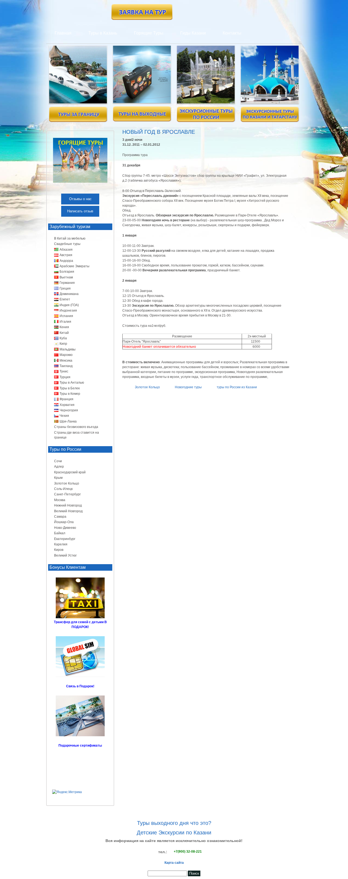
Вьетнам (66, 277)
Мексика (66, 360)
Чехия (64, 416)
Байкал (59, 533)
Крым (58, 478)
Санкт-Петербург (67, 494)
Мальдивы (68, 349)
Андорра (66, 261)
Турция (65, 377)
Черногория (69, 410)
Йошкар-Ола (64, 522)
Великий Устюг (65, 555)
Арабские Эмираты (74, 266)
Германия (67, 283)
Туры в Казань (102, 33)
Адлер (59, 466)
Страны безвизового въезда (76, 427)
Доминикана (69, 294)
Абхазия (66, 249)
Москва (59, 500)
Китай (64, 333)
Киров (58, 550)
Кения (64, 327)
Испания (66, 316)
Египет (65, 299)
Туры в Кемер (70, 394)
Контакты (232, 33)
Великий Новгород (68, 511)
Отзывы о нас (80, 199)
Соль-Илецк (63, 489)
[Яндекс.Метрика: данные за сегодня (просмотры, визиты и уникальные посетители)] (67, 792)
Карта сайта (174, 863)
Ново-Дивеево (65, 528)
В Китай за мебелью (69, 238)
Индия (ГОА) (69, 305)
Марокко (66, 355)
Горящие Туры (148, 33)
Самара (60, 516)
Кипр (63, 344)
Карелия (60, 544)
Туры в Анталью (72, 382)
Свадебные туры (67, 244)
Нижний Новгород (68, 505)
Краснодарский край (70, 472)
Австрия (66, 255)
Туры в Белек (70, 388)
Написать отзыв (80, 211)
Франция (66, 399)
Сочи (58, 461)
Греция (65, 288)
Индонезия (68, 310)
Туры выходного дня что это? (174, 823)
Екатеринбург (64, 539)
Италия (65, 322)
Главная (63, 33)
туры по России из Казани (237, 387)
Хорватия (67, 405)
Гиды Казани (193, 33)
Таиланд (66, 366)
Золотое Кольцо (147, 387)
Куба (63, 338)
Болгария (67, 272)
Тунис (64, 371)
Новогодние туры (188, 387)
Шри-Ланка (68, 421)
